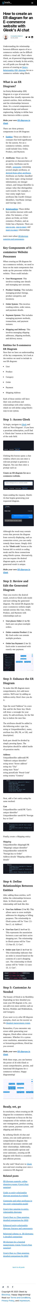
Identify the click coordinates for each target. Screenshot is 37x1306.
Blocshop (6, 1294)
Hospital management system (18, 1022)
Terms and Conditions (20, 1297)
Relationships (12, 208)
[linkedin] (32, 37)
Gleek (24, 424)
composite (17, 166)
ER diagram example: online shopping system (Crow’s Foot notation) (16, 1183)
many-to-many (12, 229)
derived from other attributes (18, 172)
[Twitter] (3, 1287)
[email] (29, 37)
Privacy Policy (8, 1300)
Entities (9, 136)
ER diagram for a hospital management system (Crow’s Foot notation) (17, 1244)
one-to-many (21, 226)
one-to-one (10, 226)
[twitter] (26, 37)
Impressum (24, 1300)
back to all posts (19, 1267)
